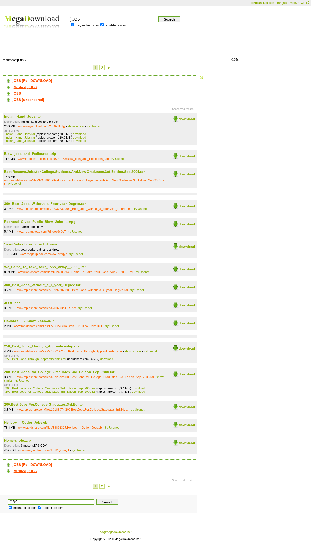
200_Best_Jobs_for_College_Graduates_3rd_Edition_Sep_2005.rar (59, 372)
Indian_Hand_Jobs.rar (22, 116)
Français (281, 3)
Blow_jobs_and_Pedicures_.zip (30, 154)
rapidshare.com (115, 25)
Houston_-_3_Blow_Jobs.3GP (29, 321)
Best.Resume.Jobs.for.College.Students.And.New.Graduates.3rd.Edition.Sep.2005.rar (74, 172)
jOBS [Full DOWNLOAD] (32, 81)
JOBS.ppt (12, 303)
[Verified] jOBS (25, 87)
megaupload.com (87, 25)
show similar (76, 126)
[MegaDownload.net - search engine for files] (32, 31)
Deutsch (268, 3)
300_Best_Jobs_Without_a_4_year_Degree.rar (42, 285)
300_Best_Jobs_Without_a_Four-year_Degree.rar (45, 204)
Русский (293, 3)
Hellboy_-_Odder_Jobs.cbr (26, 422)
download (187, 119)
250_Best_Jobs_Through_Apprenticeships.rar (42, 346)
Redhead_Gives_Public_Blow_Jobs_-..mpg (40, 222)
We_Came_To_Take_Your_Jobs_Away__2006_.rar (45, 267)
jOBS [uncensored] (28, 100)
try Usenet (93, 126)
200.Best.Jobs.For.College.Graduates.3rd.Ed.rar (43, 404)
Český (305, 3)
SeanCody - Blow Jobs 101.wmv (30, 244)
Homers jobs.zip (17, 440)
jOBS (17, 93)
